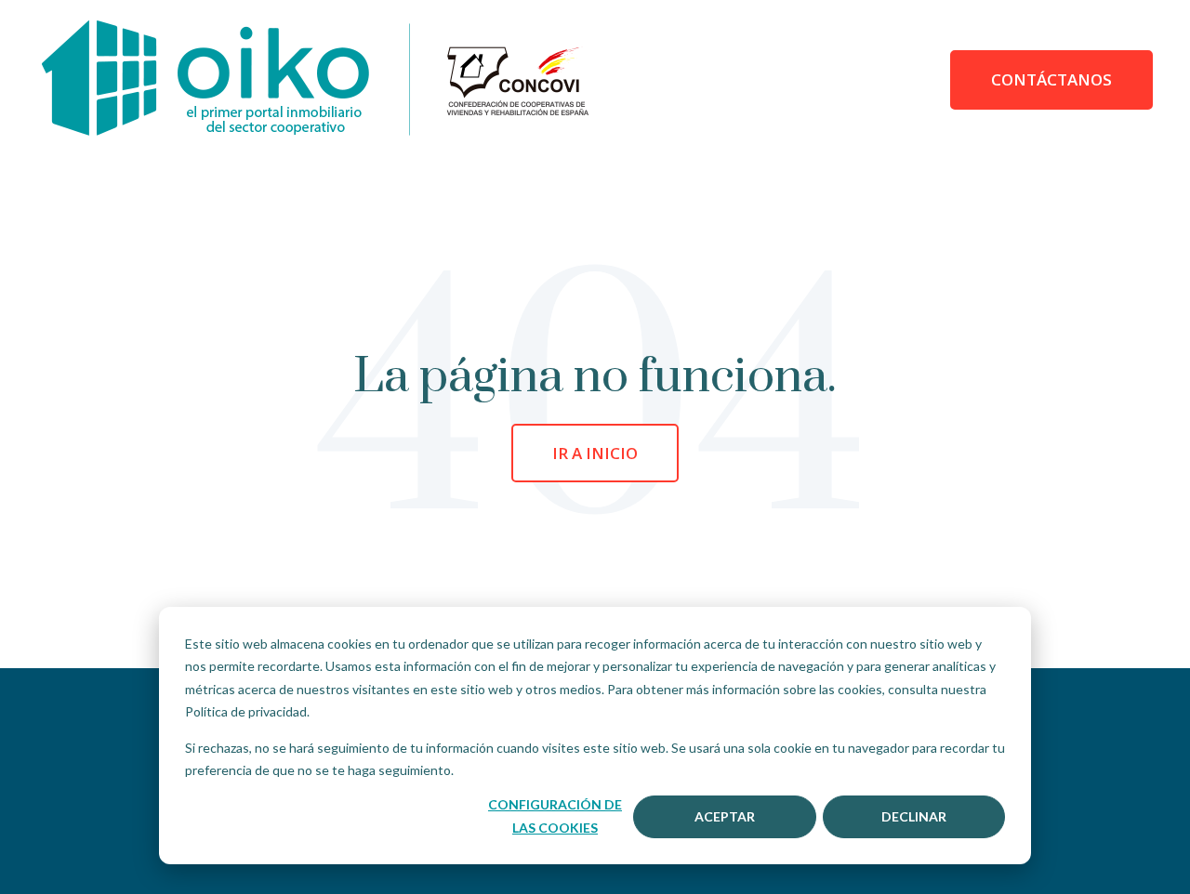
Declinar (913, 816)
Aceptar (724, 816)
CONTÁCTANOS (1051, 79)
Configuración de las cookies (555, 815)
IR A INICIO (595, 453)
